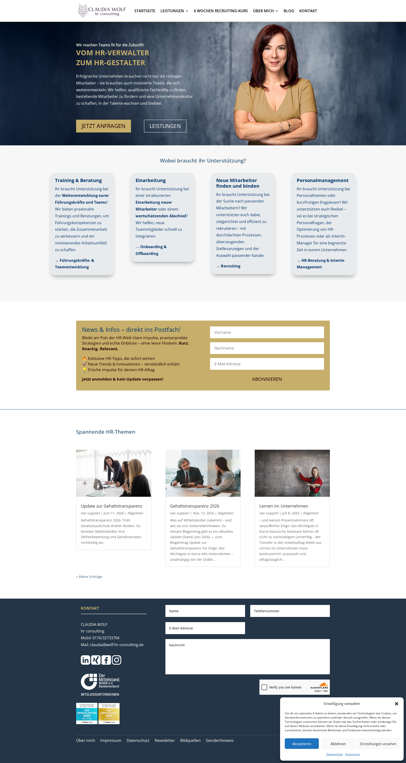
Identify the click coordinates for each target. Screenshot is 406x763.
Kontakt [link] (308, 10)
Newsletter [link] (165, 741)
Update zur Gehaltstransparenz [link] (111, 506)
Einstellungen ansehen (378, 743)
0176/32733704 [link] (106, 637)
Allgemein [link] (135, 513)
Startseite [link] (144, 10)
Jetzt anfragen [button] (103, 126)
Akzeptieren (301, 743)
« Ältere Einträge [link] (89, 576)
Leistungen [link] (172, 10)
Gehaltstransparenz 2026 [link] (194, 506)
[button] (396, 703)
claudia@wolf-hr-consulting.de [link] (117, 644)
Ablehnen (338, 743)
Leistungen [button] (165, 126)
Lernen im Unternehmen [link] (283, 506)
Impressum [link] (352, 754)
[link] (101, 11)
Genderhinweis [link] (220, 741)
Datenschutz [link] (334, 754)
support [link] (93, 513)
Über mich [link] (263, 10)
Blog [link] (289, 10)
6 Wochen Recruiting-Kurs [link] (221, 10)
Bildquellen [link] (190, 741)
